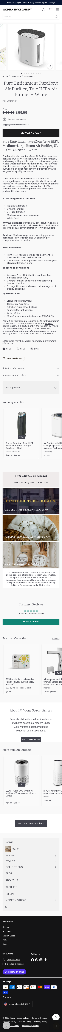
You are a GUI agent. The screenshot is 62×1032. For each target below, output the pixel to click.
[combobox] (31, 17)
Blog (4, 944)
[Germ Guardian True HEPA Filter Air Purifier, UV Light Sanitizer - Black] (21, 433)
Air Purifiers (28, 76)
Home (5, 76)
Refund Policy (25, 1022)
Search (6, 927)
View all (55, 638)
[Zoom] (50, 66)
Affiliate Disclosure (11, 1025)
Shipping (6, 125)
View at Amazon (31, 133)
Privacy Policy (40, 1022)
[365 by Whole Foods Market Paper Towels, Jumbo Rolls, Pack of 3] (21, 669)
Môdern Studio (9, 936)
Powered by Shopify (30, 1025)
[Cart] (50, 9)
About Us (7, 931)
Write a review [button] (31, 621)
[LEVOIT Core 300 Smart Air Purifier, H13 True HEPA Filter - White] (21, 780)
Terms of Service (39, 1018)
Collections (16, 76)
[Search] (56, 17)
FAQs (5, 940)
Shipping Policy (9, 1022)
